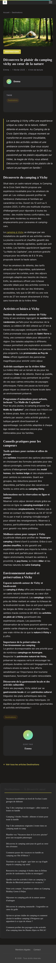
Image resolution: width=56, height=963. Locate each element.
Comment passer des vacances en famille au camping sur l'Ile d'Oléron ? (24, 853)
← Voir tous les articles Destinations (21, 764)
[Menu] (50, 2)
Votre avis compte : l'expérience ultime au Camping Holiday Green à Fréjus (28, 890)
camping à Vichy (15, 232)
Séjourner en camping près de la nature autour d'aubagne (25, 898)
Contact (37, 949)
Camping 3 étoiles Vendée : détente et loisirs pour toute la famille (27, 818)
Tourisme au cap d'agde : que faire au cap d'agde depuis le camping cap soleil (27, 863)
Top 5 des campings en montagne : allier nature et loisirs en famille (27, 809)
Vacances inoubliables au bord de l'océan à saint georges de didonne (26, 800)
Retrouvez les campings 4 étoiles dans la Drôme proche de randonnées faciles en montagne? (26, 872)
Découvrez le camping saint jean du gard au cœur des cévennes (27, 845)
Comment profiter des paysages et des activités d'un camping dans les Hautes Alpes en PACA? (26, 928)
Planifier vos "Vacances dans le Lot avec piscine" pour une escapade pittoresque (27, 836)
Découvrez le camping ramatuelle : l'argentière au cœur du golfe (27, 907)
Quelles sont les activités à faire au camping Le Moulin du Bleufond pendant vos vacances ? (26, 880)
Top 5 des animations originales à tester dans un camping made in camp (26, 827)
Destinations (17, 12)
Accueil (6, 12)
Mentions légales (22, 949)
